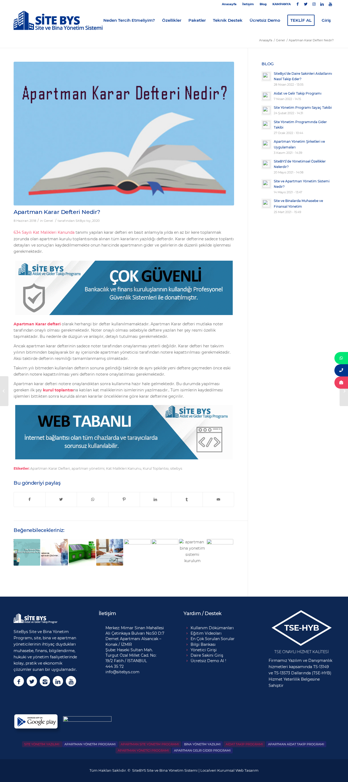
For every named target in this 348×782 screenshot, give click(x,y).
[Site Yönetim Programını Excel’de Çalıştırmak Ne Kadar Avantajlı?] (27, 552)
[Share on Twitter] (61, 499)
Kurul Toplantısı (156, 468)
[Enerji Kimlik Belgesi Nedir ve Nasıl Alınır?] (82, 552)
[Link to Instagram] (314, 4)
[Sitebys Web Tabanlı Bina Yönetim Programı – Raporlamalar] (164, 552)
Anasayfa (229, 4)
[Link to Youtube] (330, 4)
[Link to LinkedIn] (322, 4)
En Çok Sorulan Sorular (213, 638)
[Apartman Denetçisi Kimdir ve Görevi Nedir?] (220, 552)
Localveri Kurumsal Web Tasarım (229, 770)
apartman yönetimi (88, 468)
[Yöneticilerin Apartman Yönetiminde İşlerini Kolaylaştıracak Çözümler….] (54, 552)
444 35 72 (114, 666)
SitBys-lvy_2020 (88, 221)
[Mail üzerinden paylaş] (218, 499)
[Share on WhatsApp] (92, 499)
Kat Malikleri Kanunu (123, 468)
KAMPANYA (281, 4)
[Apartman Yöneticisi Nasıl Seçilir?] (109, 552)
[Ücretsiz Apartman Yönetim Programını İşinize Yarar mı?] (192, 552)
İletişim (248, 4)
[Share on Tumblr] (187, 499)
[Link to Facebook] (298, 4)
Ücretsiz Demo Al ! (208, 660)
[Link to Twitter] (306, 4)
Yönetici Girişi (204, 649)
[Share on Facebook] (29, 499)
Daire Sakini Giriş (207, 655)
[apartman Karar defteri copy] (124, 133)
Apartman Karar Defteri (50, 468)
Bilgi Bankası (203, 644)
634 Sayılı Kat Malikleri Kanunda (44, 232)
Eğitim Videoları (206, 633)
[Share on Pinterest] (124, 499)
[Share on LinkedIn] (155, 499)
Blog (263, 4)
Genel (48, 221)
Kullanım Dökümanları (212, 627)
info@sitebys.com (122, 671)
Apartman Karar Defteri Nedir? (57, 211)
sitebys (176, 468)
